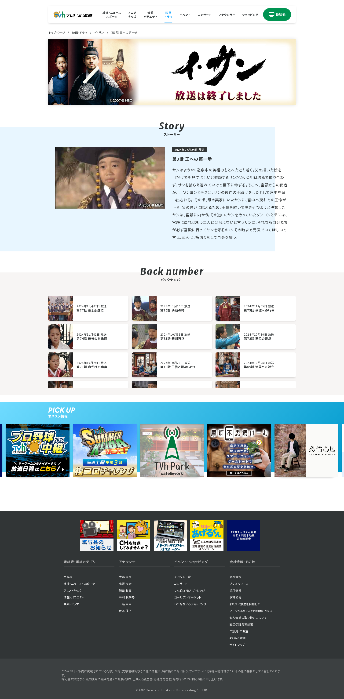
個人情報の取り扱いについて (248, 617)
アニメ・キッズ (72, 590)
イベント (184, 14)
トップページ (57, 32)
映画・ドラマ (79, 32)
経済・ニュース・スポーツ (79, 584)
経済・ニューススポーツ (111, 14)
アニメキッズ (132, 14)
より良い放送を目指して (245, 604)
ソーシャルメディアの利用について (251, 611)
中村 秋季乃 (127, 597)
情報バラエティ (150, 14)
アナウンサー (227, 14)
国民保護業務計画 (241, 624)
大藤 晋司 (125, 577)
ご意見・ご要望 (239, 631)
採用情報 (236, 590)
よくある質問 (238, 638)
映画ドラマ (168, 14)
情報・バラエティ (74, 597)
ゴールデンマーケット (187, 597)
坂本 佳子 (125, 611)
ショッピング (250, 14)
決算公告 (236, 597)
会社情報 (236, 577)
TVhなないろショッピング (190, 604)
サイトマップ (237, 645)
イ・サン (99, 32)
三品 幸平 (125, 604)
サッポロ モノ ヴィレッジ (189, 590)
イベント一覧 (182, 577)
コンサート (205, 14)
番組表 (68, 577)
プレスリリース (239, 584)
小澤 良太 (125, 584)
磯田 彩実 (125, 590)
